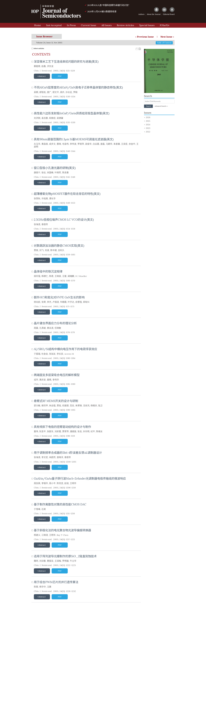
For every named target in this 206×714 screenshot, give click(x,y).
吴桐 (36, 92)
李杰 (49, 302)
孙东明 (86, 431)
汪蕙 (49, 587)
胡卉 (62, 92)
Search (148, 106)
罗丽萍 (80, 144)
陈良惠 (65, 172)
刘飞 (41, 250)
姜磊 (102, 144)
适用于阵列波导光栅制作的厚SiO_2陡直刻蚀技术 (65, 556)
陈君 (51, 276)
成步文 (52, 144)
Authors (141, 14)
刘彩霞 (58, 431)
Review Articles (125, 25)
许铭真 (44, 198)
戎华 (36, 379)
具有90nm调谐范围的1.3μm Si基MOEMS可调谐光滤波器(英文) (73, 139)
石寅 (43, 509)
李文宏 (44, 457)
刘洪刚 (37, 118)
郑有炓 (86, 302)
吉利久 (61, 250)
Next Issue (166, 36)
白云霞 (96, 144)
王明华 (73, 483)
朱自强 (52, 405)
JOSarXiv (164, 25)
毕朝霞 (63, 302)
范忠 (72, 405)
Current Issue (88, 25)
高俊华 (88, 144)
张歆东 (50, 431)
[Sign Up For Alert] (171, 9)
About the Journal (153, 14)
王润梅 (58, 561)
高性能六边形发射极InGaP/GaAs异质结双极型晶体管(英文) (71, 113)
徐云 (43, 172)
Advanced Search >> (161, 106)
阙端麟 (71, 276)
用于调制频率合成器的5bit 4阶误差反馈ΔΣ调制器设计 (68, 452)
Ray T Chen (62, 535)
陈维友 (99, 431)
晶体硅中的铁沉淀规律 (48, 271)
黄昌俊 (44, 144)
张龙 (79, 431)
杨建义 (37, 535)
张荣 (43, 302)
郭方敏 (37, 405)
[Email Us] (163, 9)
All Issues (106, 25)
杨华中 (42, 587)
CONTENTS (41, 54)
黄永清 (50, 328)
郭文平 (55, 92)
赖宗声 (44, 405)
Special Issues (146, 25)
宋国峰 (50, 172)
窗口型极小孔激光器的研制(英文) (55, 168)
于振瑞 (37, 354)
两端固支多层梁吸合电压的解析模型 (57, 375)
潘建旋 (73, 431)
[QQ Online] (155, 9)
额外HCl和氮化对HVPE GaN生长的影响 (59, 297)
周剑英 (37, 483)
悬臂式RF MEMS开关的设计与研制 (56, 401)
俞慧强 (78, 302)
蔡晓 (59, 144)
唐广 (49, 92)
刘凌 (47, 250)
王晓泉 (58, 276)
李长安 (60, 354)
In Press (71, 25)
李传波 (73, 144)
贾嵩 (36, 250)
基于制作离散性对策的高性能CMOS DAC (60, 504)
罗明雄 (65, 561)
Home (37, 25)
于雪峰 (37, 509)
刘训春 (42, 561)
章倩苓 (44, 224)
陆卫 (100, 405)
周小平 (52, 483)
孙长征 (69, 92)
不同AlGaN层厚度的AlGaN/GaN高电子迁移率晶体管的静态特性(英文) (78, 87)
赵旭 (66, 483)
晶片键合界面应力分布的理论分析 (55, 323)
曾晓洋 (60, 457)
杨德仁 (44, 276)
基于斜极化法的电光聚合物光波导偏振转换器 (62, 530)
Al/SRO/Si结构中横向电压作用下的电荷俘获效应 (65, 349)
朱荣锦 (78, 405)
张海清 (37, 224)
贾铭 (59, 405)
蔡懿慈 (37, 66)
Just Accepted (54, 25)
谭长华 (52, 198)
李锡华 (44, 483)
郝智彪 (42, 92)
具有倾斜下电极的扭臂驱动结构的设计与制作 (62, 427)
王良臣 (124, 144)
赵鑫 (43, 66)
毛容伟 (65, 144)
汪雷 (64, 276)
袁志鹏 (44, 118)
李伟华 (55, 379)
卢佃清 (55, 302)
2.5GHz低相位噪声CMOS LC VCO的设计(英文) (64, 219)
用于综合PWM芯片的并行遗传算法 (56, 582)
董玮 (36, 431)
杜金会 (44, 354)
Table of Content (164, 43)
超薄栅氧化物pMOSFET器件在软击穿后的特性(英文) (67, 193)
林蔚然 (52, 457)
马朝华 (109, 144)
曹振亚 (50, 561)
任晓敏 (58, 328)
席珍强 (37, 276)
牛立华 (73, 561)
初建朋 (65, 405)
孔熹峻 (42, 328)
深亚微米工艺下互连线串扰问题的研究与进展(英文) (66, 61)
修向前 (37, 302)
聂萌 (49, 379)
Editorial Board (169, 14)
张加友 (52, 354)
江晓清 (44, 535)
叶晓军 (58, 172)
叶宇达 (71, 302)
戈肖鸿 (86, 405)
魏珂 (36, 561)
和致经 (52, 118)
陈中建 (53, 250)
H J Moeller (81, 276)
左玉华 (37, 144)
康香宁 (37, 172)
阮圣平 (42, 431)
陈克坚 (60, 483)
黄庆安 (42, 379)
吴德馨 (60, 118)
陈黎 (36, 587)
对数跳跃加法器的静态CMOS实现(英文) (59, 245)
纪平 (93, 431)
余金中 (132, 144)
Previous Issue (145, 36)
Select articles (39, 48)
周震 (36, 328)
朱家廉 (116, 144)
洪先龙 (50, 66)
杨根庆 (94, 405)
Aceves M (69, 354)
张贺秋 (37, 198)
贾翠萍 (65, 431)
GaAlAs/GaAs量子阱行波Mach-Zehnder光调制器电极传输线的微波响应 (80, 478)
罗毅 (75, 92)
